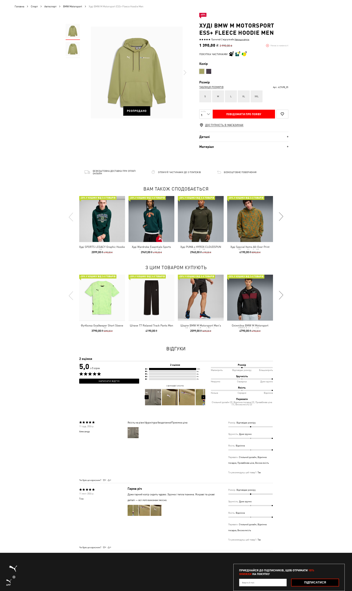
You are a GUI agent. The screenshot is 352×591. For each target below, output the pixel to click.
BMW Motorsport (72, 6)
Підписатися (315, 582)
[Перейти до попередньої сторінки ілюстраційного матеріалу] (147, 397)
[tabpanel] (136, 72)
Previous (71, 216)
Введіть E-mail (248, 582)
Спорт (34, 6)
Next (185, 72)
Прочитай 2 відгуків (220, 39)
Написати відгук (109, 381)
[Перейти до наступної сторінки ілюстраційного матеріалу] (203, 397)
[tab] (243, 137)
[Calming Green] (202, 71)
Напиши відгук (242, 39)
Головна (19, 6)
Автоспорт (50, 6)
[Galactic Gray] (209, 71)
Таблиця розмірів (211, 87)
